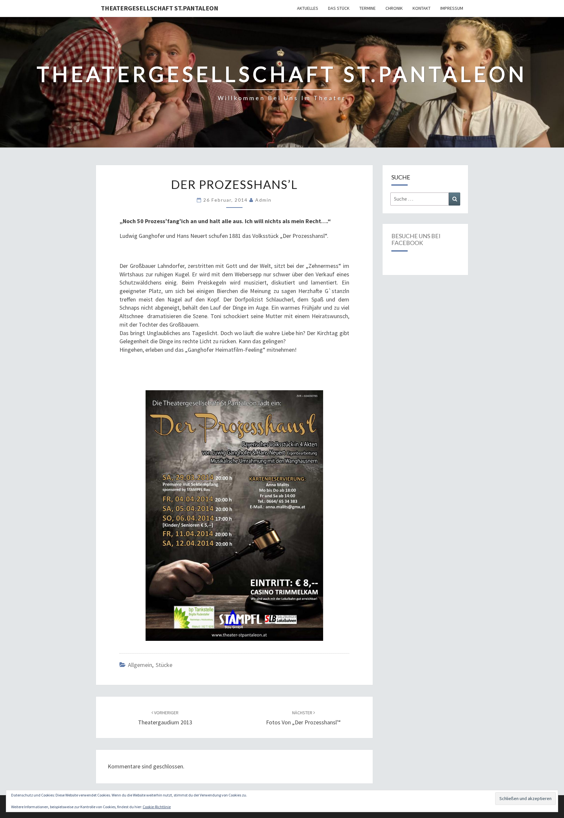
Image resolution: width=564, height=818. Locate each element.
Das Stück (339, 8)
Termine (367, 8)
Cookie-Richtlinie (157, 806)
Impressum (451, 8)
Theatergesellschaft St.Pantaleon (159, 8)
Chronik (394, 8)
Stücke (164, 665)
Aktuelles (307, 8)
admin (263, 200)
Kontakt (422, 8)
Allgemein (140, 665)
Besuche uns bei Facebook (416, 239)
